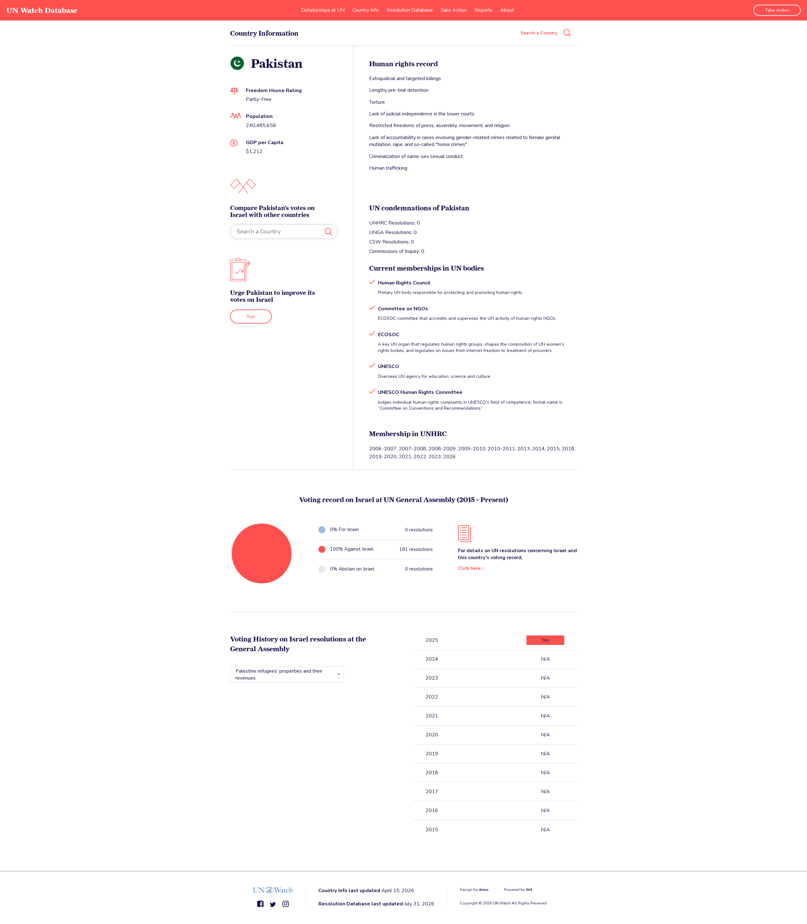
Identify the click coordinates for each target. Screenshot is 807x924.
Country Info (365, 10)
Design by (474, 889)
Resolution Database (409, 10)
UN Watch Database (42, 10)
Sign (251, 316)
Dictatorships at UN (323, 10)
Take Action (454, 10)
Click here (469, 568)
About (507, 10)
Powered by (518, 889)
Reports (483, 10)
